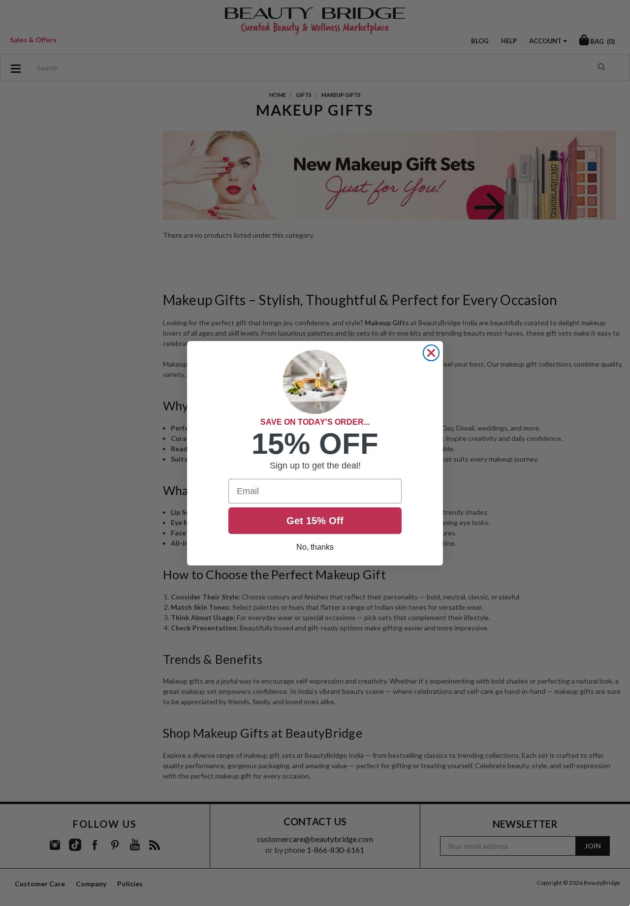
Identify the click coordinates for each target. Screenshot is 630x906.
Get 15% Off (315, 520)
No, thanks (315, 547)
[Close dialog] (431, 353)
